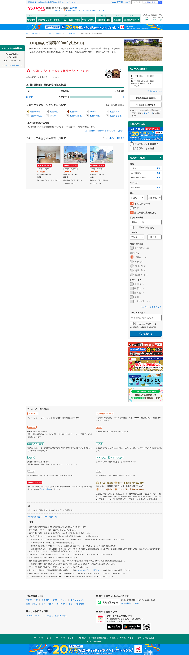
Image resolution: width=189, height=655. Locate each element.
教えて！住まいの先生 (57, 615)
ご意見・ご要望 (126, 637)
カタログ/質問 (130, 19)
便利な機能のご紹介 (130, 603)
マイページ (148, 113)
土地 (108, 19)
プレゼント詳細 (45, 489)
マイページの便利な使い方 (12, 65)
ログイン (58, 10)
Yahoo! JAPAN (117, 2)
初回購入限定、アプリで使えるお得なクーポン (85, 10)
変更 (158, 168)
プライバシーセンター (66, 637)
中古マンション (60, 19)
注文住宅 (101, 19)
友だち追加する (110, 602)
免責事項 (114, 637)
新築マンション (45, 19)
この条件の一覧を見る (115, 138)
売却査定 (117, 19)
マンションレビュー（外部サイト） (89, 570)
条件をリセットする (155, 91)
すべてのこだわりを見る (151, 307)
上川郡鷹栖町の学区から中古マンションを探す (104, 130)
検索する (147, 333)
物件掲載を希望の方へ (98, 637)
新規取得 (73, 7)
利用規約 (82, 637)
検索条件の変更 (137, 157)
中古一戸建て (88, 19)
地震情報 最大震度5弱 (151, 2)
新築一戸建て (75, 19)
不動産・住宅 (32, 600)
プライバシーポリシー (44, 637)
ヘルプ (127, 2)
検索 (160, 2)
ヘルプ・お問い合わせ (145, 637)
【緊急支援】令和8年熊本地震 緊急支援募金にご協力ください (52, 2)
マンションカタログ (34, 615)
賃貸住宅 (31, 19)
